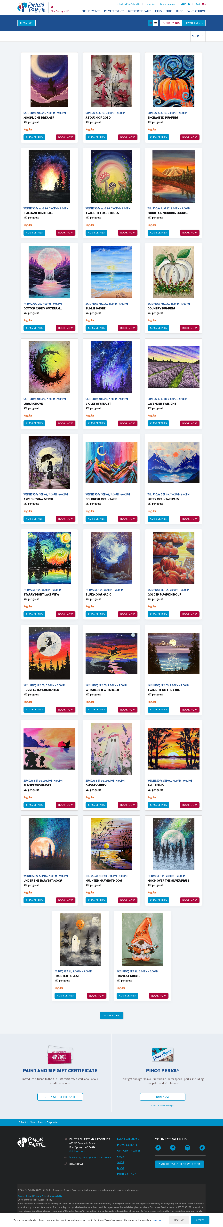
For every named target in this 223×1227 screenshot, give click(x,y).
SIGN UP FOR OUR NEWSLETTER (179, 1164)
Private (194, 23)
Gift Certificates (139, 11)
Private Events (114, 11)
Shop (169, 11)
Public (171, 23)
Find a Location (167, 4)
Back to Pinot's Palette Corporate (39, 1122)
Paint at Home (196, 11)
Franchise (150, 4)
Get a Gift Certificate (60, 1096)
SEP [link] (196, 36)
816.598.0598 (76, 1163)
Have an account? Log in (162, 1105)
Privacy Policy (40, 1196)
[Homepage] (40, 1142)
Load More (111, 1015)
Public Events (90, 11)
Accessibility (55, 1196)
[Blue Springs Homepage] (31, 7)
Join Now (162, 1096)
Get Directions (77, 1151)
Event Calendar (128, 1139)
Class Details (34, 137)
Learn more (157, 1220)
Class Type (26, 23)
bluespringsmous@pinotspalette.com (90, 1157)
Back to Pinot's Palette (129, 4)
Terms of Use (24, 1196)
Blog (179, 11)
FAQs (158, 11)
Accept (200, 1220)
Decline (179, 1220)
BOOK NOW (65, 137)
